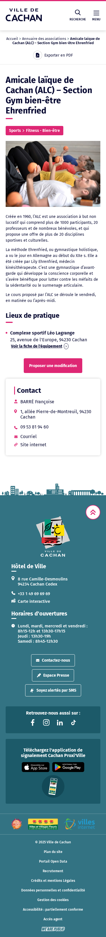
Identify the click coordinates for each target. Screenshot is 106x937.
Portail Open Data (53, 861)
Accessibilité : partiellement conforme (53, 910)
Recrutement (53, 871)
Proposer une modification (53, 365)
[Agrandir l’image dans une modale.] (53, 174)
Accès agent (53, 919)
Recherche (78, 19)
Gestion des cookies (53, 900)
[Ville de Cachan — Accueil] (24, 19)
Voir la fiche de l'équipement (36, 346)
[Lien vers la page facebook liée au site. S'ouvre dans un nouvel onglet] (33, 722)
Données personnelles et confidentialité (53, 890)
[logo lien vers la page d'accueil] (53, 536)
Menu (96, 19)
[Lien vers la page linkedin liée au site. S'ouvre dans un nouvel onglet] (60, 722)
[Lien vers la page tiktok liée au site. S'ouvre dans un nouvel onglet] (73, 722)
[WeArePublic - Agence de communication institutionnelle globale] (53, 929)
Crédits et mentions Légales (53, 881)
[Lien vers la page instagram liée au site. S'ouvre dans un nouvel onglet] (46, 722)
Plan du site (53, 852)
